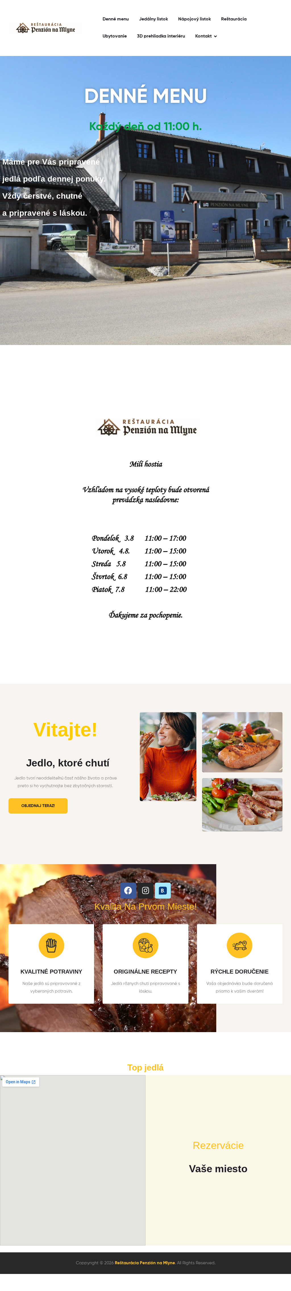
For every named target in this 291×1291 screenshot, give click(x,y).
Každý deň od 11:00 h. (145, 127)
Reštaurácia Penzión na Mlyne (145, 1263)
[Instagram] (145, 891)
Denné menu (145, 97)
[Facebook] (128, 891)
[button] (38, 806)
